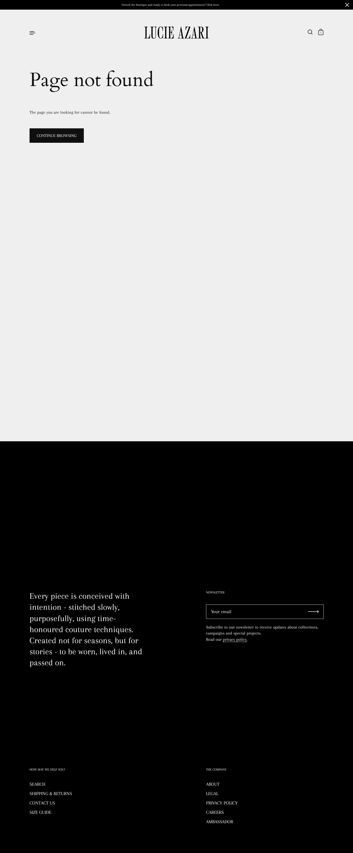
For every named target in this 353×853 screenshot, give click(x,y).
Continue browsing (57, 135)
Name (34, 470)
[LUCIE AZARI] (176, 32)
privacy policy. (235, 639)
